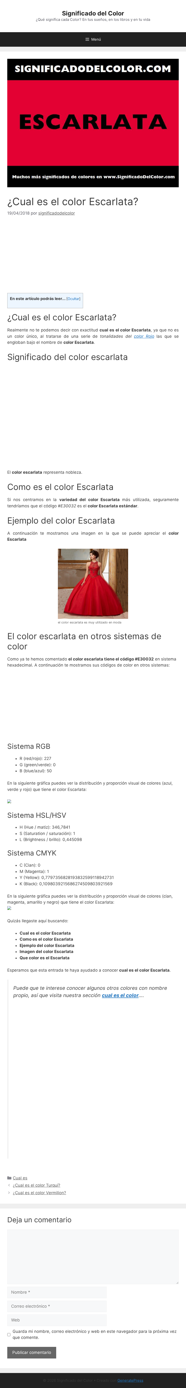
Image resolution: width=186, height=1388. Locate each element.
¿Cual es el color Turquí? (36, 1185)
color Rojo (144, 336)
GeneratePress (130, 1380)
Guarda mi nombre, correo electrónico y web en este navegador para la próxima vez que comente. (95, 1334)
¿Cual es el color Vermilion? (39, 1192)
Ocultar (73, 299)
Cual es (20, 1178)
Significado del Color (93, 13)
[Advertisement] (93, 259)
